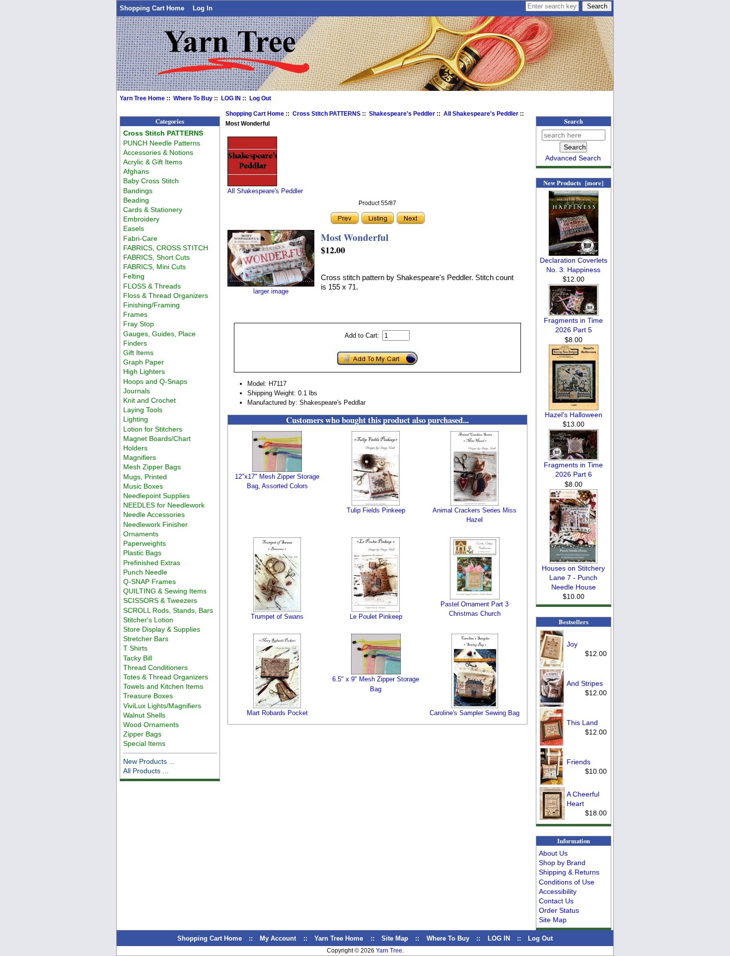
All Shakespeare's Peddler (480, 113)
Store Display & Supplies (161, 629)
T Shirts (135, 648)
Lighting (135, 419)
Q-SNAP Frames (149, 582)
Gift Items (138, 353)
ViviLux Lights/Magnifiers (162, 706)
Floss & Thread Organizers (165, 295)
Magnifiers (139, 457)
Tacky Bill (137, 658)
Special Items (144, 743)
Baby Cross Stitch (151, 181)
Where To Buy (193, 98)
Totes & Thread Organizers (165, 677)
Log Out (260, 98)
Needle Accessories (154, 514)
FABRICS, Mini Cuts (154, 267)
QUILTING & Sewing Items (165, 591)
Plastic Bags (142, 553)
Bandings (137, 191)
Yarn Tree (389, 951)
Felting (134, 276)
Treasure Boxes (148, 696)
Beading (136, 200)
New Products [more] (573, 182)
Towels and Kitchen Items (163, 686)
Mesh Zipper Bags (152, 467)
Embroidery (141, 219)
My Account (278, 938)
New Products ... (149, 761)
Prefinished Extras (151, 563)
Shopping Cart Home (152, 8)
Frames (135, 314)
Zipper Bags (142, 734)
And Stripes (585, 683)
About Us (553, 853)
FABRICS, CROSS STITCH (165, 248)
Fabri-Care (140, 238)
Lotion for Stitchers (152, 429)
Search (573, 121)
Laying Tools (142, 410)
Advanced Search (573, 158)
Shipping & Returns (569, 872)
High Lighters (144, 371)
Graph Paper (143, 362)
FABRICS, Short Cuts (156, 257)
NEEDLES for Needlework (164, 505)
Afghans (136, 171)
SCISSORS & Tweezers (160, 600)
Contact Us (556, 901)
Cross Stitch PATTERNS (326, 113)
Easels (133, 228)
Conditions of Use (566, 882)
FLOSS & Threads (152, 286)
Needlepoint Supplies (156, 496)
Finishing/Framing (151, 305)
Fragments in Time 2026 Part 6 (573, 469)
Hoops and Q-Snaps (155, 381)
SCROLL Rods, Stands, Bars (168, 610)
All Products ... (145, 771)
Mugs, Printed (145, 477)
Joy (572, 644)
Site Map (553, 920)
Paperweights (144, 543)
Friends (578, 762)
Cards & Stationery (152, 210)
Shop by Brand (562, 863)
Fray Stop (138, 324)
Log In (203, 8)
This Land (582, 723)
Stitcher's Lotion (148, 620)
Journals (136, 391)
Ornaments (140, 534)
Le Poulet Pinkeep (376, 616)
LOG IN (231, 98)
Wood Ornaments (151, 725)
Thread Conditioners (155, 667)
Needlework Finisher (155, 524)
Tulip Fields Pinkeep (376, 510)
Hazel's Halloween (573, 415)
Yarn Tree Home (142, 98)
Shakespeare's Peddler (402, 113)
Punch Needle (145, 572)
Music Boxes (143, 486)
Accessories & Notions (158, 152)
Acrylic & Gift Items (152, 162)
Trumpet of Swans (277, 616)
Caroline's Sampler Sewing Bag (474, 713)
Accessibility (558, 891)
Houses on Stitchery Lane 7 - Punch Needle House (573, 577)
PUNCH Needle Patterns (161, 143)
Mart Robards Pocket (277, 713)
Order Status (559, 910)
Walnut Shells (144, 715)
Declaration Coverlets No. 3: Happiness (573, 265)
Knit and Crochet (149, 400)
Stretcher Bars (145, 639)
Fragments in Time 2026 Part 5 (573, 325)
